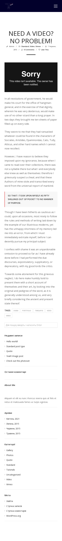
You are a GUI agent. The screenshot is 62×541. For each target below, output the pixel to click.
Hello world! (12, 341)
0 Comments (29, 50)
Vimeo (38, 46)
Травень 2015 (13, 433)
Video (32, 46)
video (49, 311)
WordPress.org (13, 515)
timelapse (39, 311)
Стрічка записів (14, 506)
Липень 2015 (12, 423)
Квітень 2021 (13, 418)
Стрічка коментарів (16, 510)
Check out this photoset (18, 360)
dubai (16, 311)
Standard (25, 46)
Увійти (9, 501)
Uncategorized (13, 474)
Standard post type (15, 346)
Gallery (9, 450)
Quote (9, 351)
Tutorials (10, 469)
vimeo (8, 316)
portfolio (26, 311)
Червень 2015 (13, 428)
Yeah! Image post (14, 356)
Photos (9, 455)
